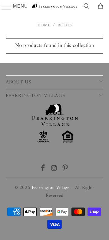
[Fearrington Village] (54, 6)
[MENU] (3, 6)
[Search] (86, 6)
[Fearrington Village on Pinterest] (65, 169)
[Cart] (101, 6)
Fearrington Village (50, 188)
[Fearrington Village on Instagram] (54, 169)
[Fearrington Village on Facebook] (43, 169)
